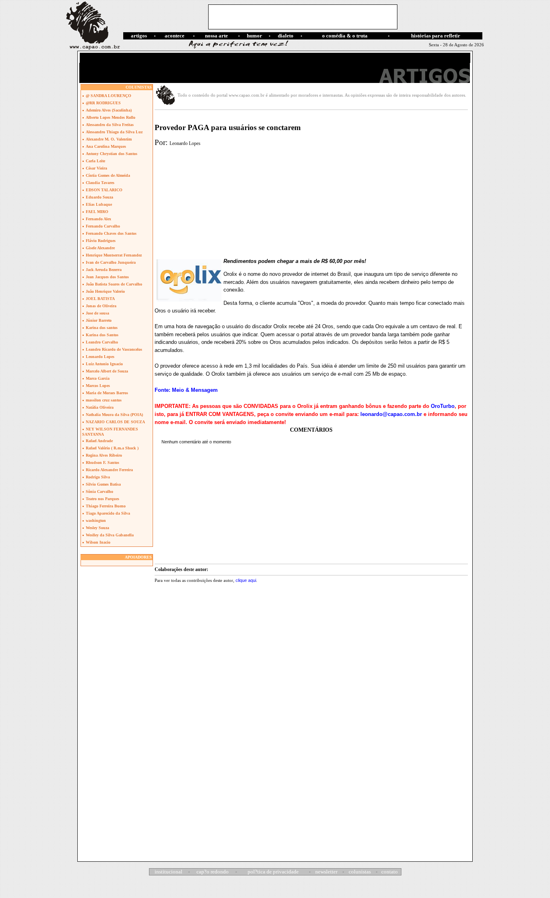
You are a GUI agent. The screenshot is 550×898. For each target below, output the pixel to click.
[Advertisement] (303, 17)
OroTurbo (443, 406)
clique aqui (246, 580)
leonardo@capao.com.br (391, 414)
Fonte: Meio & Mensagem (186, 390)
